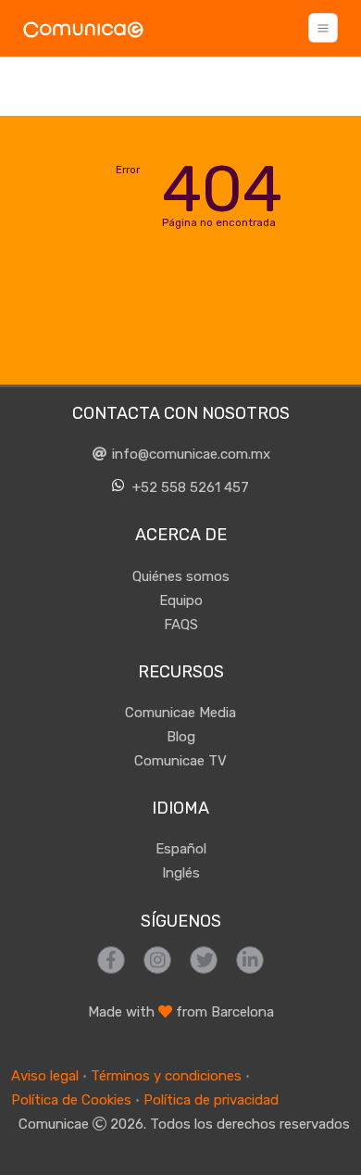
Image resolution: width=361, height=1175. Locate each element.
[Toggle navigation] (323, 28)
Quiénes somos (181, 576)
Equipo (181, 600)
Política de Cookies (71, 1100)
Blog (181, 736)
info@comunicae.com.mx (189, 454)
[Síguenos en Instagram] (157, 960)
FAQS (181, 624)
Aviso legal (45, 1076)
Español (181, 848)
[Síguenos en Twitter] (204, 960)
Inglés (181, 873)
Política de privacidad (211, 1100)
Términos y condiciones (166, 1076)
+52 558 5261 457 (189, 487)
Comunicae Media (180, 712)
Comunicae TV (180, 760)
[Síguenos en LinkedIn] (250, 960)
